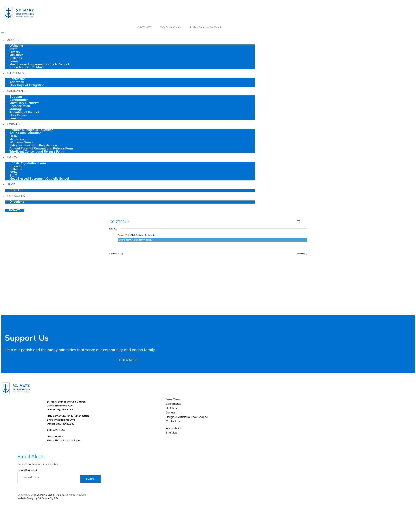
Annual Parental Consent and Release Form (41, 148)
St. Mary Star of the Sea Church (205, 27)
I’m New (12, 157)
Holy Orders (18, 115)
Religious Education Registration (33, 145)
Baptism (15, 97)
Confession (17, 79)
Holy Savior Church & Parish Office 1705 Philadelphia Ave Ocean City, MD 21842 (68, 420)
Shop (11, 184)
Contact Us (16, 196)
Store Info (16, 190)
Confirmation (18, 100)
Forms (14, 61)
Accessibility (173, 428)
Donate (14, 210)
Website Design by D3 (29, 498)
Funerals (15, 118)
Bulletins (15, 58)
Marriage (16, 109)
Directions (16, 202)
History (14, 52)
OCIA (13, 136)
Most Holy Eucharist (24, 103)
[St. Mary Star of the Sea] (40, 13)
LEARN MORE (128, 360)
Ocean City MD (50, 498)
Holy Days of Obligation (26, 85)
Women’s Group (21, 142)
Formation (15, 124)
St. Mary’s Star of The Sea (50, 495)
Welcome (16, 46)
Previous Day (117, 253)
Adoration (16, 82)
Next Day (301, 253)
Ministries (16, 55)
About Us (14, 40)
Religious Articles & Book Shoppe (187, 417)
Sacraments (16, 91)
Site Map (171, 432)
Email (27, 470)
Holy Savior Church (170, 27)
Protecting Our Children (26, 67)
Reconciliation (19, 106)
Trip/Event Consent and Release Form (36, 151)
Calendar (16, 166)
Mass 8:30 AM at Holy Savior (135, 239)
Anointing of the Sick (24, 112)
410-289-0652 (144, 27)
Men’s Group (18, 139)
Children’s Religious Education (31, 130)
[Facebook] (241, 27)
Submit (91, 478)
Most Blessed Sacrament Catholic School (39, 64)
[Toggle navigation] (2, 32)
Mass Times (15, 73)
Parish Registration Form (27, 163)
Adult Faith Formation (25, 133)
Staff (13, 49)
